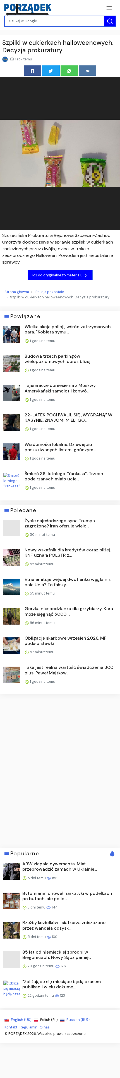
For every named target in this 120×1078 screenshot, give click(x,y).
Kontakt (10, 1027)
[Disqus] (60, 770)
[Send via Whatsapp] (69, 70)
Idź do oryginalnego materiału (57, 275)
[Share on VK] (87, 70)
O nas (45, 1027)
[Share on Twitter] (51, 70)
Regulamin (28, 1027)
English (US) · (22, 1019)
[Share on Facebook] (32, 70)
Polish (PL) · (49, 1019)
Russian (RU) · (78, 1019)
